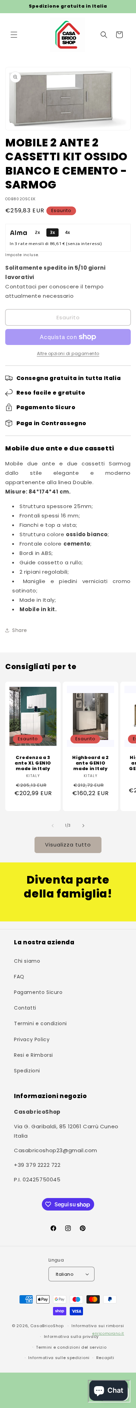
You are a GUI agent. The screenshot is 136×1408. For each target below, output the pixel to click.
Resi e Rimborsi (33, 1055)
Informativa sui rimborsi (97, 1326)
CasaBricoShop (47, 1326)
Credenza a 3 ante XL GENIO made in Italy (33, 763)
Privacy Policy (32, 1039)
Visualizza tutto (68, 844)
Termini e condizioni (40, 1023)
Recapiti (105, 1357)
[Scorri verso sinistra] (52, 825)
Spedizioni (27, 1070)
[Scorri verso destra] (83, 825)
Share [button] (19, 630)
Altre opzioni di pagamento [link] (68, 353)
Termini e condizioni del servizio (71, 1347)
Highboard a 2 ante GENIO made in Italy (90, 763)
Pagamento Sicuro (38, 992)
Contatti (25, 1007)
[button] (14, 34)
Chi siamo (27, 961)
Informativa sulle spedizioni (59, 1357)
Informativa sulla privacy (71, 1336)
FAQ (19, 976)
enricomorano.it (108, 1333)
